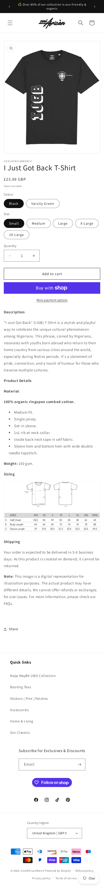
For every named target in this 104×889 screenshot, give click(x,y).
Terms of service (66, 878)
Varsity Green (42, 203)
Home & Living (21, 721)
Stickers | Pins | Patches (29, 698)
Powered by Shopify (58, 870)
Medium (38, 223)
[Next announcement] (94, 6)
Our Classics (20, 732)
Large (63, 223)
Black (13, 203)
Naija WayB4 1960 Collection (33, 675)
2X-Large (16, 234)
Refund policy (84, 870)
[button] (10, 22)
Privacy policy (41, 878)
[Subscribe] (79, 764)
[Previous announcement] (9, 6)
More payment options (52, 300)
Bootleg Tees (20, 687)
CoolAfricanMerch (32, 870)
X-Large (87, 223)
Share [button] (13, 629)
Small (14, 223)
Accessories (19, 710)
